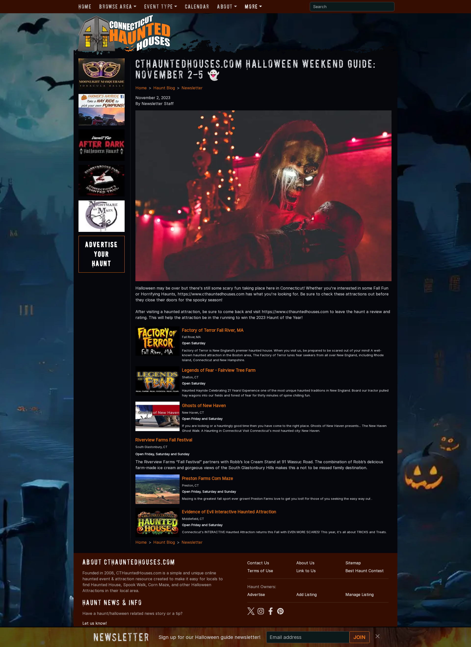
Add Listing (306, 594)
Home (84, 6)
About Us (305, 562)
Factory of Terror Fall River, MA (213, 330)
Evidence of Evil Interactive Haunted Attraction (229, 511)
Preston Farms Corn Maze (207, 478)
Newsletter (192, 87)
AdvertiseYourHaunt (101, 253)
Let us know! (94, 623)
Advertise (256, 594)
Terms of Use (260, 570)
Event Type (158, 6)
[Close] (377, 636)
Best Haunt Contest (364, 570)
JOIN (359, 637)
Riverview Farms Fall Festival (163, 439)
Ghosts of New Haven (204, 405)
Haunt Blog (164, 87)
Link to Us (306, 570)
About (225, 6)
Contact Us (258, 562)
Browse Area (115, 6)
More (251, 6)
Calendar (197, 6)
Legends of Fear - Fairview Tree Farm (219, 370)
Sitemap (353, 562)
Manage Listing (359, 594)
